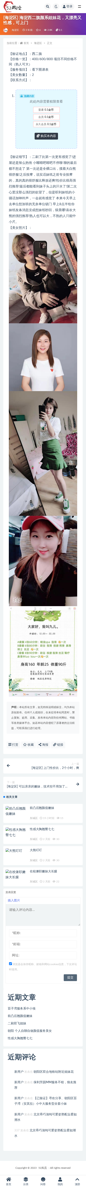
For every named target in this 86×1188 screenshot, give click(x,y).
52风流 (42, 1168)
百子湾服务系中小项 (22, 1008)
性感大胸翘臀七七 (42, 829)
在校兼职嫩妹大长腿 (43, 871)
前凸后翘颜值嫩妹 (42, 808)
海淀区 (15, 30)
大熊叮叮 (36, 850)
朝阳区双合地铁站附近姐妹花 (54, 1071)
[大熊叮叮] (17, 851)
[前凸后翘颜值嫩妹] (17, 811)
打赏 (14, 744)
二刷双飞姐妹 (17, 1023)
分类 (25, 1184)
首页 (26, 43)
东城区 (33, 818)
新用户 (19, 1071)
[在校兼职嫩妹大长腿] (17, 875)
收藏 (30, 744)
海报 (44, 744)
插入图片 (14, 900)
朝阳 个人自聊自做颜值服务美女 (30, 1030)
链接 (59, 744)
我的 (60, 1184)
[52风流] (5, 30)
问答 (43, 1184)
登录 (69, 6)
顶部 (77, 1184)
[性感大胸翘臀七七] (17, 832)
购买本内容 (48, 136)
